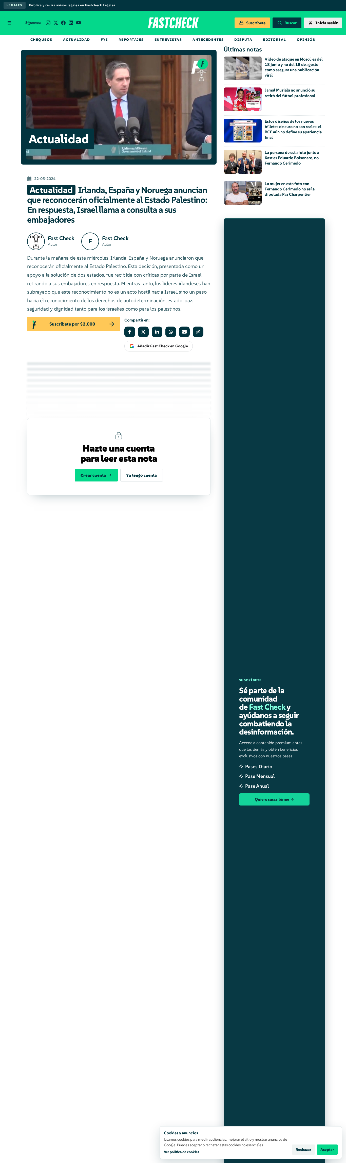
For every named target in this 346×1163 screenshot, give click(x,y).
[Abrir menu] (9, 22)
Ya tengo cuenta (141, 475)
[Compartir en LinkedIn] (157, 332)
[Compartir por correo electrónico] (184, 332)
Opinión (306, 40)
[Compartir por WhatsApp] (170, 332)
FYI (104, 40)
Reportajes (131, 40)
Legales (15, 5)
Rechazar (303, 1149)
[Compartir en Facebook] (129, 332)
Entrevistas (168, 40)
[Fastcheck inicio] (173, 23)
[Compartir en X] (143, 332)
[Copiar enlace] (198, 332)
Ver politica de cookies (181, 1152)
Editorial (274, 40)
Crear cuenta (93, 475)
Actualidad (76, 40)
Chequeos (41, 40)
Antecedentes (208, 40)
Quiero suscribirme (272, 799)
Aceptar (327, 1149)
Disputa (243, 40)
